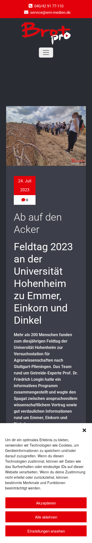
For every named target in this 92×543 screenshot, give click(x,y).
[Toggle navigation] (46, 52)
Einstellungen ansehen (46, 531)
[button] (84, 429)
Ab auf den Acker (38, 223)
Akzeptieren (46, 503)
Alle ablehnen (46, 517)
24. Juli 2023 (24, 185)
